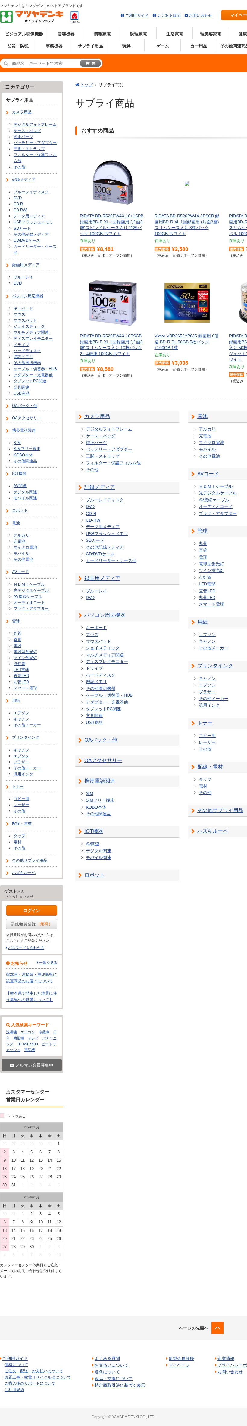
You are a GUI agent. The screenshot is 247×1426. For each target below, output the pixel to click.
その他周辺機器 (100, 688)
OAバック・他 (100, 740)
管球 (202, 531)
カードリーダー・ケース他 (111, 560)
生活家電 (174, 33)
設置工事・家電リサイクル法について (38, 1377)
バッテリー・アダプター (109, 449)
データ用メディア (103, 526)
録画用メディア (102, 578)
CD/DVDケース (100, 553)
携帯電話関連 (99, 781)
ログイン (31, 910)
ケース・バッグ (100, 436)
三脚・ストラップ (103, 456)
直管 (203, 550)
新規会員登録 (32, 923)
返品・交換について (114, 1378)
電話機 (29, 1050)
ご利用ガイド (137, 15)
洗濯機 (11, 1032)
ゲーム (162, 45)
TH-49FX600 (27, 1044)
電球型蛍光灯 (211, 563)
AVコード (208, 474)
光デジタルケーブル (218, 493)
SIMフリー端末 (100, 800)
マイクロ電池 (211, 442)
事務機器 (54, 45)
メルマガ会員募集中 (33, 1065)
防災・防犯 (18, 45)
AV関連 (92, 843)
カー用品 (198, 45)
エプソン (207, 634)
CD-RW (93, 520)
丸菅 (203, 543)
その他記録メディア (105, 547)
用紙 (202, 622)
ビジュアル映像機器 (24, 33)
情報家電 (102, 33)
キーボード (96, 627)
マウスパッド (98, 641)
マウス (92, 634)
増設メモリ (96, 681)
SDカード (95, 540)
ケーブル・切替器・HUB (109, 695)
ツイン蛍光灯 (211, 570)
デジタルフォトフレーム (109, 429)
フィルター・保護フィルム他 (113, 462)
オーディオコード (216, 506)
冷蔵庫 (44, 1032)
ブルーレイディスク (105, 499)
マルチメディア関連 (105, 654)
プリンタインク (215, 666)
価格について (16, 1364)
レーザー (207, 742)
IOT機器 (93, 831)
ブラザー (207, 691)
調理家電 (138, 33)
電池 (202, 416)
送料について (107, 1371)
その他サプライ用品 (220, 810)
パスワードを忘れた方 (26, 948)
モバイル (207, 449)
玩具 (126, 45)
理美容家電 (210, 33)
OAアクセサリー (103, 760)
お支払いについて (111, 1365)
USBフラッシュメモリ (107, 533)
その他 (92, 469)
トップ (86, 84)
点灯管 (205, 577)
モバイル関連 (98, 857)
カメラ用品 (97, 416)
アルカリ (207, 429)
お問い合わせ (200, 15)
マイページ (179, 1365)
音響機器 (66, 33)
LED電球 (207, 584)
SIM (89, 793)
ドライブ (94, 668)
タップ (205, 779)
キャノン (207, 641)
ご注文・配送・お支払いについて (34, 1371)
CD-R (91, 513)
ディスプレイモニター (107, 661)
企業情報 (225, 1358)
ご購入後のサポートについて (30, 1383)
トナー (205, 723)
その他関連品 (98, 813)
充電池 (205, 436)
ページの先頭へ (193, 1328)
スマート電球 (211, 604)
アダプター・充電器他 (107, 702)
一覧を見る (48, 963)
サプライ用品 (90, 45)
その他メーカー (213, 647)
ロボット (94, 875)
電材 (203, 786)
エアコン (27, 1032)
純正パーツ (96, 442)
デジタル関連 (98, 850)
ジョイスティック (103, 647)
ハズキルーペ (212, 831)
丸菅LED (207, 597)
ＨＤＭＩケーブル (216, 486)
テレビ (33, 1038)
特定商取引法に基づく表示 (120, 1385)
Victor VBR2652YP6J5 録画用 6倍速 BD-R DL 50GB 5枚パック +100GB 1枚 (187, 341)
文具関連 (94, 715)
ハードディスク (100, 675)
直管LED (207, 590)
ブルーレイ (96, 590)
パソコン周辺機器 (104, 615)
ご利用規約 (14, 1389)
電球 (203, 557)
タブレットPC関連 (103, 708)
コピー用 (207, 735)
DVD (90, 506)
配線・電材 (210, 767)
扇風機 (18, 1038)
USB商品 (94, 722)
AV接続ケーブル (214, 499)
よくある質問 (168, 15)
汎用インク (209, 705)
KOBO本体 (96, 807)
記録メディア (99, 487)
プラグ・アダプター (218, 513)
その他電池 (209, 456)
